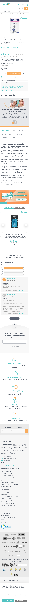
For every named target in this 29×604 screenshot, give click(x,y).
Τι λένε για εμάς (5, 513)
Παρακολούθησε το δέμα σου (9, 477)
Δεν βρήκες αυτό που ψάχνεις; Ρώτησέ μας (14, 336)
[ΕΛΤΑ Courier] (4, 551)
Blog (2, 519)
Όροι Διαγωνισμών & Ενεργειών (10, 484)
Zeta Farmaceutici (14, 50)
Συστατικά (19, 134)
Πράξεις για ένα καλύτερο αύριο (10, 521)
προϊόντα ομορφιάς (12, 450)
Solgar (18, 559)
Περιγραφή (5, 130)
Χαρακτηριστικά (7, 134)
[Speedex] (18, 551)
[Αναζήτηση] (26, 8)
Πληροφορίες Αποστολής (8, 473)
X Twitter (13, 465)
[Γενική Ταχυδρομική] (11, 551)
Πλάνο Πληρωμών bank (8, 503)
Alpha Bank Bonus (6, 498)
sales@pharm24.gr (9, 460)
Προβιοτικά (4, 90)
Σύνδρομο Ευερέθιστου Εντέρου (17, 89)
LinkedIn (16, 465)
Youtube (9, 465)
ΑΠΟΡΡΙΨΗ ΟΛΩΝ (21, 600)
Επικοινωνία (4, 480)
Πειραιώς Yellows (5, 501)
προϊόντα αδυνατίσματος (15, 447)
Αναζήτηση (26, 431)
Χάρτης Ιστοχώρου (21, 580)
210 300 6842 (7, 456)
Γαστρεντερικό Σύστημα (7, 87)
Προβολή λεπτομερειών (20, 597)
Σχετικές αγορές (9, 207)
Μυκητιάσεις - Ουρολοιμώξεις (9, 86)
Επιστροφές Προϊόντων (7, 475)
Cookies (24, 579)
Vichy (15, 561)
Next (26, 225)
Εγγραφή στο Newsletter (8, 482)
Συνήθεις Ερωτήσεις (6, 479)
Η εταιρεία (4, 511)
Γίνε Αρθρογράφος (6, 522)
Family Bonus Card (6, 494)
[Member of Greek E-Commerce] (5, 565)
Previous (3, 225)
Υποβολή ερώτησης (14, 346)
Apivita (13, 559)
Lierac (9, 559)
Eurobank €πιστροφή (7, 500)
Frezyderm (4, 559)
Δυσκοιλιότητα (19, 86)
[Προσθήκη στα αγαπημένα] (23, 73)
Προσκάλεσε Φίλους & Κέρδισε (9, 496)
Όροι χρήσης (5, 579)
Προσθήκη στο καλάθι (15, 73)
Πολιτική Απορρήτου (15, 579)
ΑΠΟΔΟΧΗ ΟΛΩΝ (8, 600)
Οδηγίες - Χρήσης (18, 130)
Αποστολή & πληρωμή (9, 137)
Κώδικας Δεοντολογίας (9, 580)
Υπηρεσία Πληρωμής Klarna (8, 505)
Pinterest (11, 465)
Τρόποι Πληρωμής (6, 471)
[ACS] (18, 555)
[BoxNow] (24, 551)
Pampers (20, 561)
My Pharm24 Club (6, 492)
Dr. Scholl (23, 559)
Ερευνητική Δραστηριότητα (8, 517)
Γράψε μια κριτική (14, 318)
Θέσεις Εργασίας (6, 515)
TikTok (6, 465)
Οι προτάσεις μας (19, 207)
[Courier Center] (11, 555)
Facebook (2, 465)
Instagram (4, 465)
